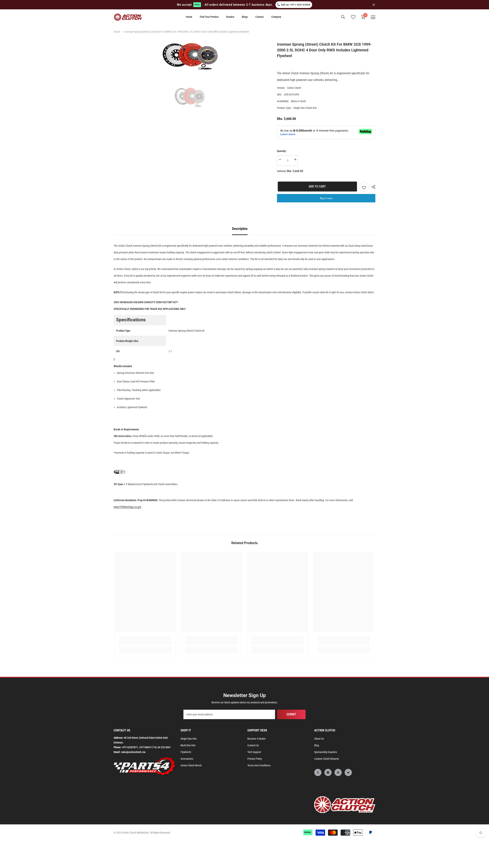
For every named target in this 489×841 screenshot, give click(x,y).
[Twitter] (348, 772)
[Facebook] (317, 772)
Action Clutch (294, 87)
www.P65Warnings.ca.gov (127, 506)
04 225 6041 (164, 747)
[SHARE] (372, 186)
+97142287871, (130, 747)
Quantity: (282, 151)
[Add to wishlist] (364, 186)
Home (117, 31)
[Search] (343, 17)
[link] (145, 642)
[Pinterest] (338, 772)
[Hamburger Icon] (373, 17)
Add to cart (316, 186)
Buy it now (326, 198)
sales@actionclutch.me (133, 752)
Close (373, 4)
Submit (291, 714)
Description (240, 229)
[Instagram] (328, 772)
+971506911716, (148, 747)
